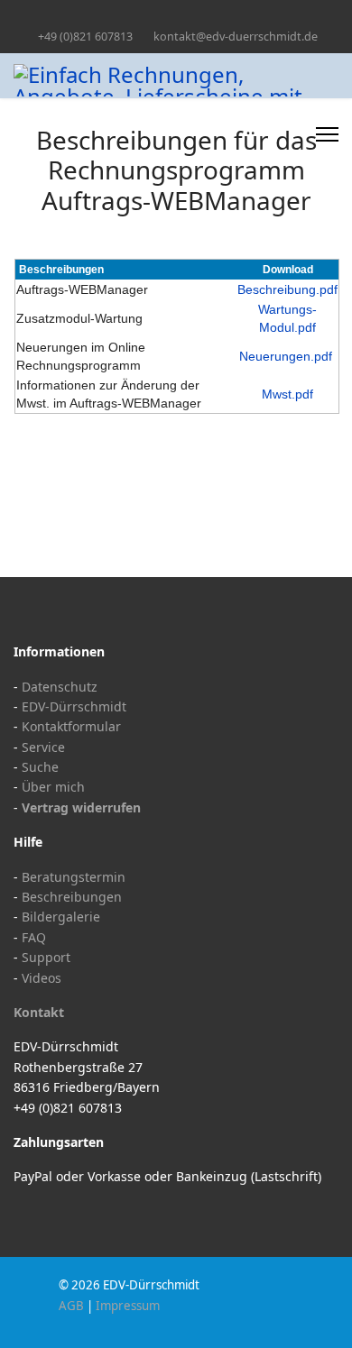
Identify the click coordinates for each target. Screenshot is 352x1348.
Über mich (53, 786)
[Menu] (327, 134)
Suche (40, 766)
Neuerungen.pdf (285, 356)
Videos (41, 977)
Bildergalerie (61, 916)
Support (46, 957)
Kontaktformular (71, 726)
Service (43, 747)
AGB (71, 1306)
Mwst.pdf (287, 394)
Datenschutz (59, 686)
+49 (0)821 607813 (85, 36)
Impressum (128, 1306)
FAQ (34, 937)
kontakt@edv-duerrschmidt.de (235, 36)
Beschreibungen (72, 896)
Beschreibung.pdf (287, 289)
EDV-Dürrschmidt (74, 706)
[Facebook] (176, 16)
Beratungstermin (73, 876)
